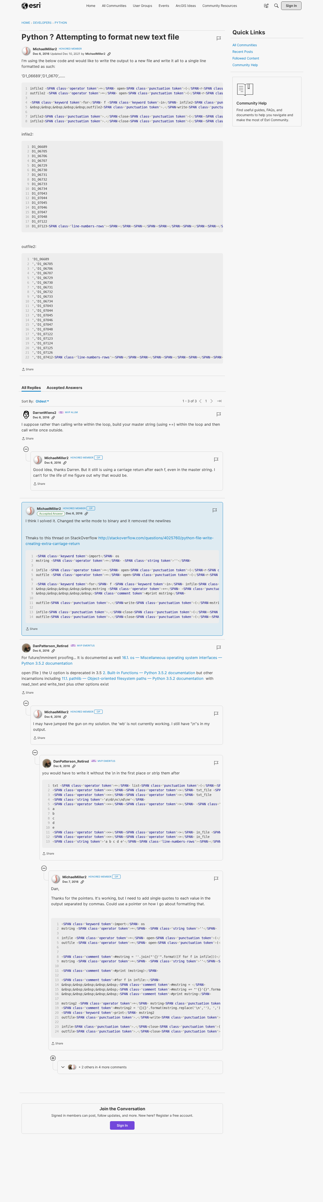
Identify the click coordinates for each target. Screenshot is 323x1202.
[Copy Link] (109, 54)
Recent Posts (242, 52)
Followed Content (245, 58)
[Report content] (218, 38)
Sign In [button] (122, 1125)
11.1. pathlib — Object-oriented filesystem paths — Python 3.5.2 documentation (132, 678)
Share (28, 369)
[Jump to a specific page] (219, 401)
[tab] (31, 388)
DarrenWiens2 (44, 413)
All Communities (244, 45)
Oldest (41, 401)
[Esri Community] (31, 5)
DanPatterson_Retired (50, 646)
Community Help (245, 65)
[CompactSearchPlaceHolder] (276, 5)
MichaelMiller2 (45, 49)
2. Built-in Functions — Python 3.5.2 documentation (149, 672)
